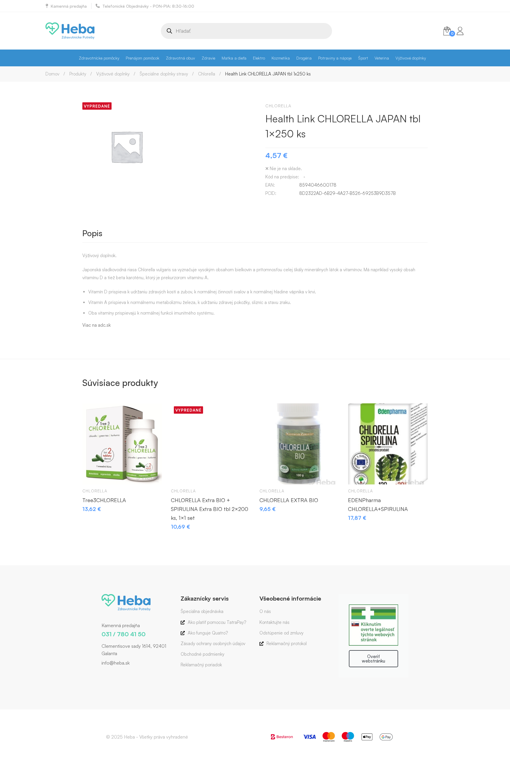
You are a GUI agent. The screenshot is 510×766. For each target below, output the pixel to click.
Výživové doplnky (113, 74)
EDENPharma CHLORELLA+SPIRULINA (378, 504)
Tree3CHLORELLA (104, 500)
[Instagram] (110, 675)
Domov (52, 74)
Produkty (77, 74)
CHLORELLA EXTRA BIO (288, 500)
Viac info (181, 474)
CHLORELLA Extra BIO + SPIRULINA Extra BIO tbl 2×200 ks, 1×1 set (209, 509)
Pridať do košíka (92, 474)
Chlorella (206, 74)
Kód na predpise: (282, 177)
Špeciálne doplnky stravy (164, 74)
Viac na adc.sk (96, 325)
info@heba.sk (116, 663)
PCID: (270, 193)
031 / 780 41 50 (124, 634)
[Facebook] (101, 675)
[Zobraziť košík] (447, 31)
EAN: (270, 185)
